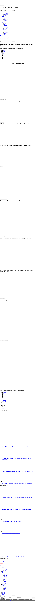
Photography (4, 29)
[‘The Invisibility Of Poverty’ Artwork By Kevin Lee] (18, 515)
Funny (5, 34)
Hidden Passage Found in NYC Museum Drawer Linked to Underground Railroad (17, 471)
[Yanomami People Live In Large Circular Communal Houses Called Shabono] (18, 503)
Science (5, 33)
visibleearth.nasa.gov (3, 99)
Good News (6, 32)
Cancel (4, 598)
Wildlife (5, 581)
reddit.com (1, 166)
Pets (4, 24)
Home (3, 567)
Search (14, 10)
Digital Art (5, 18)
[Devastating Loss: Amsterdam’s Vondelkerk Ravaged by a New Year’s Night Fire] (18, 477)
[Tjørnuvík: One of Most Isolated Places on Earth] (18, 527)
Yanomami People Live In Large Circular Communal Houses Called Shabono (16, 509)
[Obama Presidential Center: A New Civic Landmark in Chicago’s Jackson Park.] (18, 417)
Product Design (6, 14)
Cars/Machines (6, 28)
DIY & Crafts (6, 19)
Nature (3, 585)
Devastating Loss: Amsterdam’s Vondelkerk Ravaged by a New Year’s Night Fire (17, 483)
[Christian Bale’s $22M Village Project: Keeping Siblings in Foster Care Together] (18, 491)
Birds (5, 23)
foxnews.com (2, 122)
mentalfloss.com (2, 298)
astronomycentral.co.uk (3, 199)
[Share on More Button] (2, 52)
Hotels (5, 15)
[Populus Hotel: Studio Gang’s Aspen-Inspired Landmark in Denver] (18, 429)
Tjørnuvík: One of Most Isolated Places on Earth (11, 533)
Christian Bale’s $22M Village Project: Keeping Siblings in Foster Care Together (17, 497)
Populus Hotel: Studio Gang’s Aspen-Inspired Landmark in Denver (14, 434)
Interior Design (6, 13)
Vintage (3, 26)
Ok (10, 600)
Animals (3, 22)
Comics (5, 17)
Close (1, 565)
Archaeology (6, 27)
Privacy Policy (4, 560)
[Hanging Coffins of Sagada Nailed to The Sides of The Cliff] (18, 551)
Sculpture (5, 20)
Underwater (5, 25)
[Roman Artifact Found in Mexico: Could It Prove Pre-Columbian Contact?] (18, 440)
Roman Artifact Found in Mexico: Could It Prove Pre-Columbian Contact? (16, 446)
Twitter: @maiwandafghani (4, 340)
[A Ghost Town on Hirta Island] (18, 539)
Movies (3, 16)
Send (1, 598)
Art (2, 572)
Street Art (5, 576)
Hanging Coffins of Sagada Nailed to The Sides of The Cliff (13, 556)
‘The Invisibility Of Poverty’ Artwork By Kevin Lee (11, 521)
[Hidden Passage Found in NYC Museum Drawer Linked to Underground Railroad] (18, 465)
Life (2, 31)
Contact (3, 561)
